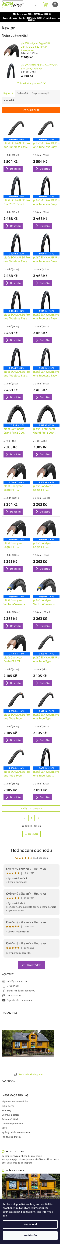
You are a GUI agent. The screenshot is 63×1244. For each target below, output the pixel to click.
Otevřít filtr (31, 110)
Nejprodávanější (40, 93)
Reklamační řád (10, 1119)
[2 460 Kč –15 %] (46, 756)
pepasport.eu (14, 995)
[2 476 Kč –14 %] (17, 642)
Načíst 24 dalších (31, 808)
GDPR (5, 1128)
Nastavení (30, 1224)
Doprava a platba (10, 1115)
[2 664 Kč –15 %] (17, 471)
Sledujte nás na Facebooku (21, 990)
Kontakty (6, 1110)
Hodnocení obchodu (31, 850)
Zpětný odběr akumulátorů (16, 1132)
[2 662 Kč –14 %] (46, 471)
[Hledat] (36, 4)
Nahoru (33, 834)
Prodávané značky (11, 1137)
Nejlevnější (22, 93)
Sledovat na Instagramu (30, 1074)
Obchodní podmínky (12, 1123)
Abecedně (9, 100)
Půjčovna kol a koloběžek (15, 1101)
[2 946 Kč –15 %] (17, 128)
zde (5, 1216)
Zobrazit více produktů (29, 83)
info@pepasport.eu (17, 981)
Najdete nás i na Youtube (20, 1000)
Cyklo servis (8, 1106)
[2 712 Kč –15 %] (17, 414)
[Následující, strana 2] (31, 818)
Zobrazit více (31, 965)
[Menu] (55, 4)
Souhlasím (30, 1235)
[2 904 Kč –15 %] (17, 185)
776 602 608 (13, 986)
